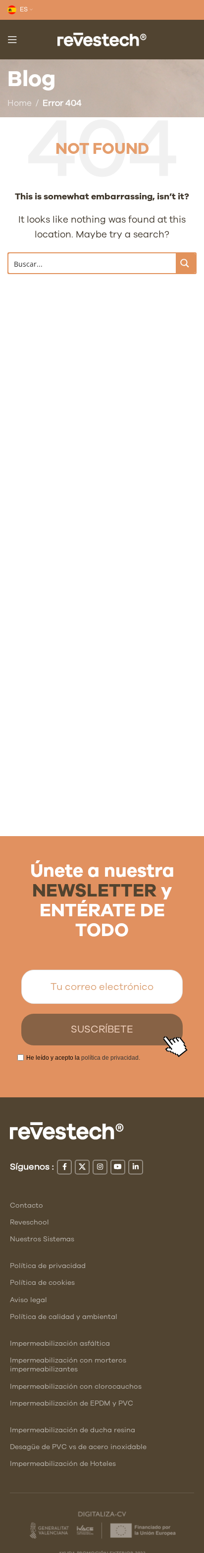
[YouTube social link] (117, 1167)
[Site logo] (102, 39)
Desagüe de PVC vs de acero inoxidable (78, 1447)
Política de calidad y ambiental (63, 1316)
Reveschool (29, 1222)
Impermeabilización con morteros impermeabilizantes (68, 1365)
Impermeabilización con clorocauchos (76, 1386)
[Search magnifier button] (186, 263)
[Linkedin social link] (135, 1167)
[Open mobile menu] (12, 39)
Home (19, 103)
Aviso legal (28, 1300)
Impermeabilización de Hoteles (63, 1463)
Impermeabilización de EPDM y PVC (71, 1403)
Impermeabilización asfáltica (60, 1343)
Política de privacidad (48, 1266)
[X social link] (82, 1167)
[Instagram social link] (100, 1167)
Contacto (26, 1205)
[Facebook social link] (64, 1167)
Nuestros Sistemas (42, 1239)
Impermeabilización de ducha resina (72, 1430)
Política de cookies (42, 1282)
